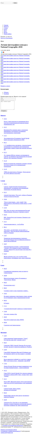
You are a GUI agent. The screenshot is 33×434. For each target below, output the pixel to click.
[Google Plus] (3, 52)
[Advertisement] (16, 13)
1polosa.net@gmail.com (7, 432)
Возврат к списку (5, 86)
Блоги (5, 29)
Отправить (3, 110)
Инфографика (7, 34)
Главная (6, 25)
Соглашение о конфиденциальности (10, 431)
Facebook (6, 93)
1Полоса (6, 92)
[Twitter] (2, 52)
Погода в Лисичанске (6, 38)
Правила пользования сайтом (9, 429)
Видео (5, 32)
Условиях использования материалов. (13, 425)
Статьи (6, 28)
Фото (5, 31)
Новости (6, 26)
